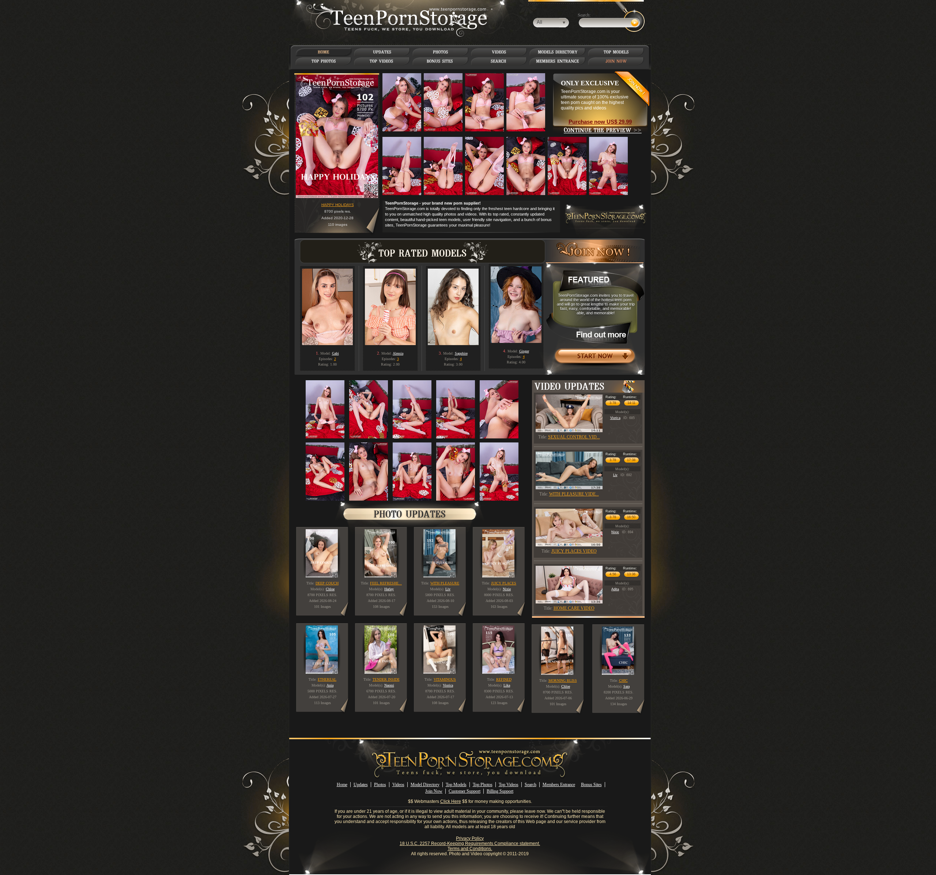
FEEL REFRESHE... (386, 583)
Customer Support (464, 791)
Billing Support (500, 791)
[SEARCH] (499, 61)
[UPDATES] (382, 52)
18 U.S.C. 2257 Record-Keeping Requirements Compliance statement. (470, 843)
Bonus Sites (591, 784)
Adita (615, 589)
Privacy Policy (470, 838)
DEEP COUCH (327, 583)
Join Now (433, 791)
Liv (615, 475)
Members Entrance (559, 784)
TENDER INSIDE (386, 679)
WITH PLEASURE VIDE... (574, 494)
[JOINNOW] (616, 61)
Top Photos (482, 784)
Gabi (335, 353)
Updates (361, 784)
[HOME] (323, 52)
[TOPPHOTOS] (324, 61)
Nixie (615, 532)
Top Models (456, 784)
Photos (380, 784)
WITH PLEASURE (444, 583)
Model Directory (425, 784)
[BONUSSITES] (440, 61)
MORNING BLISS (562, 680)
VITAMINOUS (445, 679)
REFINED (504, 679)
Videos (398, 784)
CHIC (623, 680)
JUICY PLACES (503, 583)
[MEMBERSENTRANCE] (557, 61)
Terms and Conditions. (470, 848)
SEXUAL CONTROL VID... (574, 437)
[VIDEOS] (499, 52)
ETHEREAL (327, 679)
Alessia (398, 353)
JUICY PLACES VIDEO (574, 551)
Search (530, 784)
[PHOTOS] (440, 52)
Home (342, 784)
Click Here (450, 801)
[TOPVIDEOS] (382, 61)
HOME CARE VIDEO (574, 608)
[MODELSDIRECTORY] (558, 52)
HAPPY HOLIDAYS (337, 205)
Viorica (615, 418)
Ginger (524, 351)
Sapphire (461, 353)
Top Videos (508, 784)
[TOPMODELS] (616, 52)
